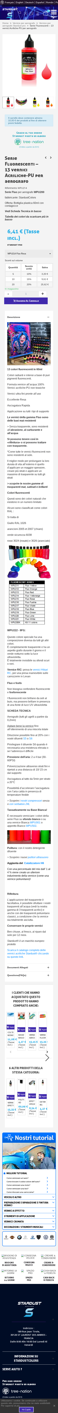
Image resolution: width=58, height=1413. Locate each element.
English (19, 2)
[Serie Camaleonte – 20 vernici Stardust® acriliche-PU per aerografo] (45, 157)
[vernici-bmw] (19, 1237)
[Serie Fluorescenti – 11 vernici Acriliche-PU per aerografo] (29, 60)
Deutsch (29, 2)
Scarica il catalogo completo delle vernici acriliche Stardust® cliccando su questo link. (28, 953)
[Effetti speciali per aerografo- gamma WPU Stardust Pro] (32, 1086)
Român (49, 2)
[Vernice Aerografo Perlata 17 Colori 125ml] (32, 1019)
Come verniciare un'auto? (18, 1178)
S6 (30, 738)
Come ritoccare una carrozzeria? (20, 1192)
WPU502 (31, 826)
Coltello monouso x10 (11, 1035)
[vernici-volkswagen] (46, 1237)
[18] (45, 13)
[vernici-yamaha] (32, 1237)
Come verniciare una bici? (18, 1189)
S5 (24, 738)
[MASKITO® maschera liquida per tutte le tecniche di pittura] (21, 1019)
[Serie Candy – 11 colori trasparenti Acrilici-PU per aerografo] (50, 157)
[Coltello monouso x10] (11, 1018)
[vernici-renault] (6, 1237)
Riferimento (11, 187)
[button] (47, 1052)
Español (40, 2)
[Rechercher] (20, 13)
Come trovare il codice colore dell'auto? (23, 1182)
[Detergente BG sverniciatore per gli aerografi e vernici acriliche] (43, 1086)
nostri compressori (31, 800)
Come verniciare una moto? (18, 1185)
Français (9, 2)
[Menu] (54, 12)
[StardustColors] (10, 13)
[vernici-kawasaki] (51, 1237)
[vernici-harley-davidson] (12, 1237)
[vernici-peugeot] (38, 1237)
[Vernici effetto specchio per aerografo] (11, 1087)
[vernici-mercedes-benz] (25, 1237)
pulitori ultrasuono (38, 857)
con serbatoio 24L (19, 804)
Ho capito (26, 1410)
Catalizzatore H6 (34, 863)
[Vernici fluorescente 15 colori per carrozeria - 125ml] (43, 1019)
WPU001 (35, 822)
